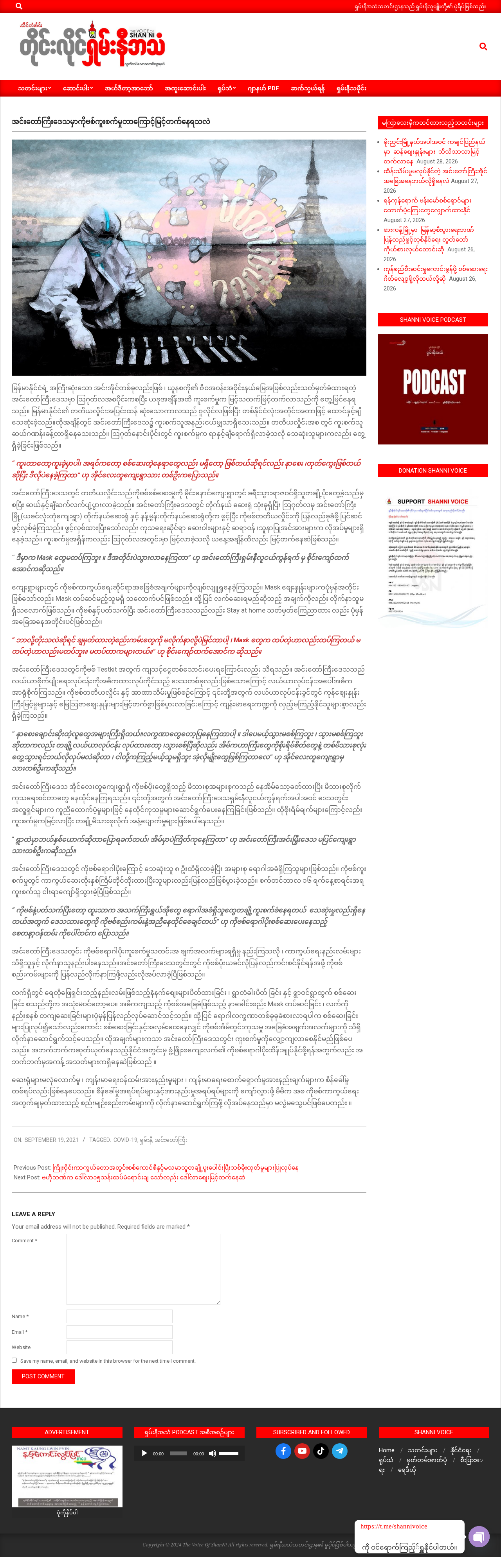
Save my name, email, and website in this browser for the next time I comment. (108, 1361)
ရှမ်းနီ (146, 1140)
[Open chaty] (479, 1536)
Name (20, 1316)
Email (19, 1332)
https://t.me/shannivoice (371, 1526)
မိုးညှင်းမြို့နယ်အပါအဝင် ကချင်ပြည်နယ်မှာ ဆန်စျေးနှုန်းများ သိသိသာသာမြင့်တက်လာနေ (434, 151)
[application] (189, 1453)
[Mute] (212, 1453)
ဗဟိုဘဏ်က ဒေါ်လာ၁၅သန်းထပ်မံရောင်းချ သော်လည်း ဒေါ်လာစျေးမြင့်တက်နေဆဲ (143, 1177)
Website (21, 1347)
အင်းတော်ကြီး (171, 1140)
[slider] (230, 1453)
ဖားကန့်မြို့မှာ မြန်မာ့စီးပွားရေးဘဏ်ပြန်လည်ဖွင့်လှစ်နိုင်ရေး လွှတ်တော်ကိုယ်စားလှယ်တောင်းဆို (429, 239)
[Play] (144, 1453)
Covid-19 (125, 1140)
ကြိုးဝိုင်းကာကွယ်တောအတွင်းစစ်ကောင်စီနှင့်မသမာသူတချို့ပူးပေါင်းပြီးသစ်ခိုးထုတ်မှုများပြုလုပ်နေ (175, 1167)
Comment (24, 1240)
